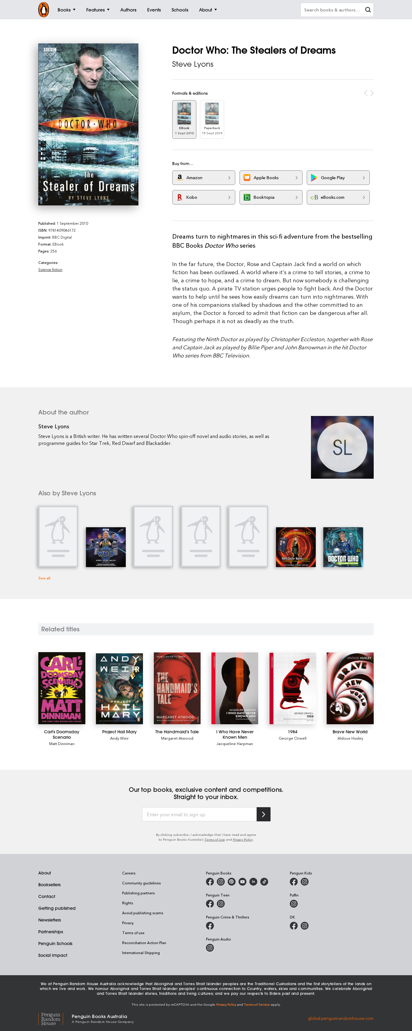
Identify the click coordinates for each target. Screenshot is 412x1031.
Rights (127, 903)
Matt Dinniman (61, 743)
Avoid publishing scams (142, 912)
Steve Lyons (192, 63)
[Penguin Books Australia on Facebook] (210, 882)
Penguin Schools (55, 943)
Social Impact (52, 955)
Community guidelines (141, 883)
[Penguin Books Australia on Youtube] (242, 882)
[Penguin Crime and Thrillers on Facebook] (210, 926)
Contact (46, 896)
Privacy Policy (243, 839)
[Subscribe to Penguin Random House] (264, 814)
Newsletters (49, 920)
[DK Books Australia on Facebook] (294, 926)
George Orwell (292, 738)
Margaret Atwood (177, 738)
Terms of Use (214, 839)
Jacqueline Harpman (235, 743)
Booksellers (49, 884)
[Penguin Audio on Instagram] (210, 948)
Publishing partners (138, 893)
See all (44, 578)
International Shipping (141, 952)
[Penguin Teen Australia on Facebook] (210, 904)
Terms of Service (257, 1004)
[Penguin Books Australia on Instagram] (221, 882)
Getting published (57, 908)
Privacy (128, 922)
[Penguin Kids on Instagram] (305, 882)
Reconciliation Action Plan (144, 942)
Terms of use (133, 932)
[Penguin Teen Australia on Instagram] (221, 904)
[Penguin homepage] (43, 9)
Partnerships (50, 931)
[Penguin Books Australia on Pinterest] (232, 882)
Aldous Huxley (350, 738)
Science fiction (50, 269)
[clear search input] (368, 10)
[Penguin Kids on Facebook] (294, 882)
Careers (128, 873)
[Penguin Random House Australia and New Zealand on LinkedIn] (253, 882)
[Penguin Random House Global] (55, 1018)
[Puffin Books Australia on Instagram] (294, 904)
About (44, 873)
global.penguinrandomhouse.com (340, 1018)
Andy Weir (119, 738)
